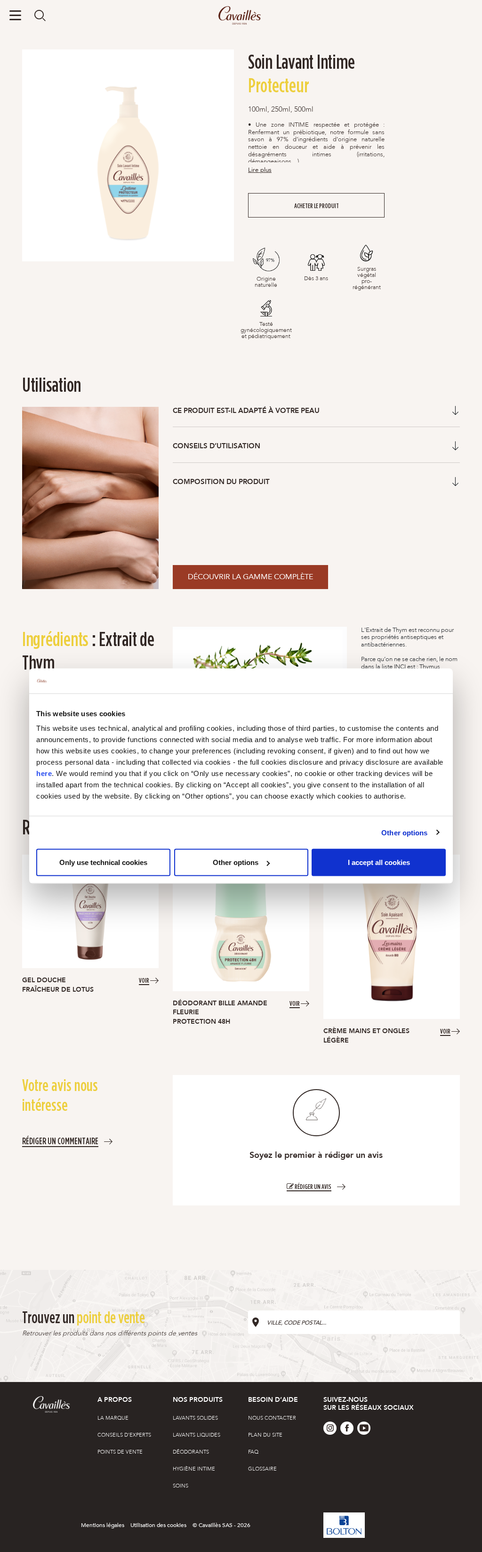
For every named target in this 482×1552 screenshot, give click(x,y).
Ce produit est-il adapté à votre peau (246, 411)
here (44, 773)
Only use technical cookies (103, 862)
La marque (113, 1418)
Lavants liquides (196, 1435)
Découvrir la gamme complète (250, 577)
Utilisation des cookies (158, 1525)
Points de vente (120, 1451)
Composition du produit (221, 482)
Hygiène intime (194, 1468)
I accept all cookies (379, 862)
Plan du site (265, 1435)
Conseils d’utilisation (216, 446)
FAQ (253, 1451)
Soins (180, 1485)
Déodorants (191, 1451)
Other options (404, 832)
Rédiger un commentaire (60, 1141)
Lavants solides (195, 1418)
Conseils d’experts (124, 1435)
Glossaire (262, 1468)
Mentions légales (102, 1525)
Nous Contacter (272, 1418)
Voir (144, 980)
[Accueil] (241, 15)
